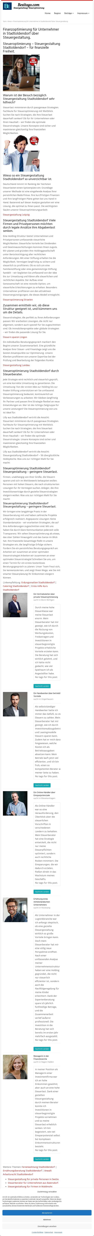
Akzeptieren (47, 1213)
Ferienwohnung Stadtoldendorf (38, 1166)
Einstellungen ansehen (47, 1226)
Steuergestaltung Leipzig (16, 214)
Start (4, 21)
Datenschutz (49, 1232)
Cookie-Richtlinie (37, 1232)
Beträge (68, 13)
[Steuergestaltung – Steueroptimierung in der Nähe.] (24, 6)
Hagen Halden (47, 1062)
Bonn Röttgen (47, 600)
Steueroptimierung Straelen (18, 299)
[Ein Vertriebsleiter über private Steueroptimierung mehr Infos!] (15, 605)
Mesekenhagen (48, 798)
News (10, 21)
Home (47, 13)
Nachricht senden (42, 686)
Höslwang (45, 907)
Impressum (58, 1232)
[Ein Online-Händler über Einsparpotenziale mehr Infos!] (15, 803)
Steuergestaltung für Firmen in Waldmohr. (30, 1186)
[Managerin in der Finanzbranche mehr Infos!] (15, 1067)
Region (57, 13)
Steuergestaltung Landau (16, 365)
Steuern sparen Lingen (15, 337)
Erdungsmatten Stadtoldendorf (38, 582)
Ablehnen (47, 1219)
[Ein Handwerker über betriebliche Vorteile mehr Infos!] (15, 704)
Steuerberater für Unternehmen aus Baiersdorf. (33, 1182)
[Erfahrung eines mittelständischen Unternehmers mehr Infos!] (15, 910)
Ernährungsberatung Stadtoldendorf (22, 1170)
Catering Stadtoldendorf (16, 586)
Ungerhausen (47, 699)
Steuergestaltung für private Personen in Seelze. (33, 1179)
